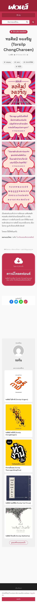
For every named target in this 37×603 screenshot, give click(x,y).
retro (18, 62)
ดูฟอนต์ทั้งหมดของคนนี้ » (18, 543)
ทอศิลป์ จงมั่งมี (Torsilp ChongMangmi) (13, 433)
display (8, 62)
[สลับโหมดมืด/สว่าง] (33, 22)
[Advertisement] (18, 320)
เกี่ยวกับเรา (18, 588)
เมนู (19, 15)
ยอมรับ (18, 599)
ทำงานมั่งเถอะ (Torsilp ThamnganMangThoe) (13, 469)
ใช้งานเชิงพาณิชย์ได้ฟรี (19, 32)
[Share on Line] (21, 302)
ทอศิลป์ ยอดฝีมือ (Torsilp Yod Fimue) (18, 503)
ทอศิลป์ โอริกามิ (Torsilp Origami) (17, 399)
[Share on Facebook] (11, 302)
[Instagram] (26, 302)
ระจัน (11, 55)
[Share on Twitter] (16, 302)
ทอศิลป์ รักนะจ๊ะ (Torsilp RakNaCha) (18, 536)
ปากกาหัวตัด (29, 62)
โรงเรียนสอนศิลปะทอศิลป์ (25, 237)
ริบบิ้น (19, 66)
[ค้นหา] (27, 22)
